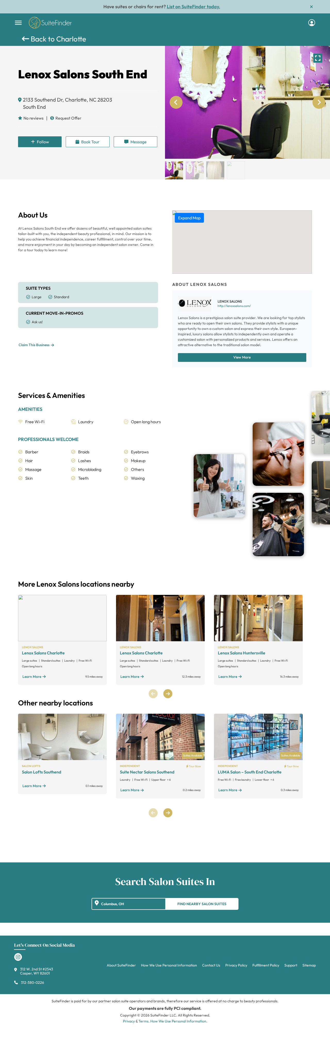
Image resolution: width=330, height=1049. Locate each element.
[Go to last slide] (176, 102)
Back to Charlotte (57, 38)
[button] (174, 170)
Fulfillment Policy (265, 965)
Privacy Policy (236, 965)
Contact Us (211, 965)
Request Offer (68, 118)
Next (167, 693)
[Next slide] (318, 102)
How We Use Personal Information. (178, 1021)
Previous (153, 693)
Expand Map (189, 217)
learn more (31, 676)
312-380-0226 (32, 982)
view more (242, 357)
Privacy (129, 1021)
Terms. (144, 1021)
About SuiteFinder (121, 965)
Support (290, 965)
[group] (247, 102)
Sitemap (309, 965)
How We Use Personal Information (169, 965)
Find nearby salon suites (201, 904)
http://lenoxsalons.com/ (234, 306)
